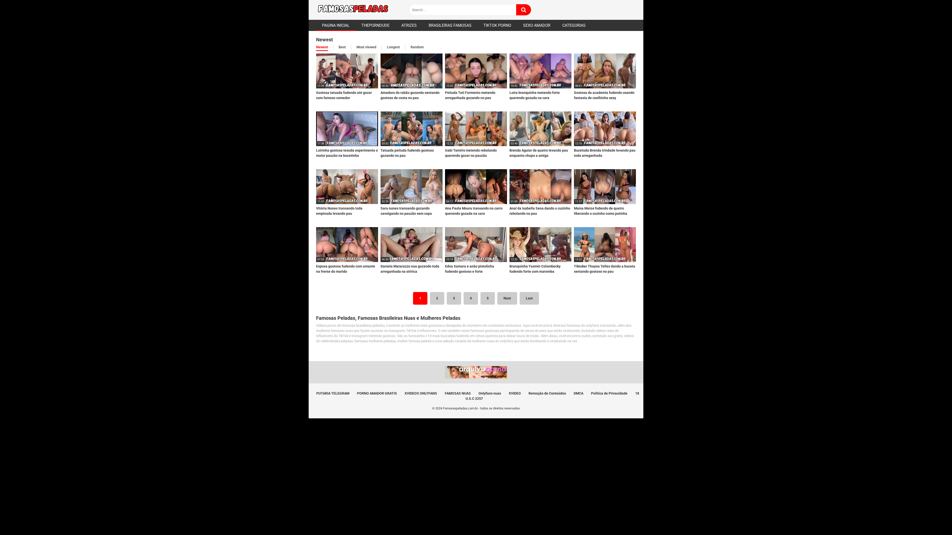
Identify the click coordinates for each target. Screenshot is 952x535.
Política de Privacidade (609, 393)
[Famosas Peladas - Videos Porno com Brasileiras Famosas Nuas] (353, 10)
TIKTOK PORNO (497, 25)
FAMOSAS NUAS (458, 393)
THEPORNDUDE (375, 25)
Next (507, 298)
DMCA (578, 393)
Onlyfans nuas (489, 393)
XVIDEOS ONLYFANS (421, 393)
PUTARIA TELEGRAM (332, 393)
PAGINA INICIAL (336, 25)
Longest (393, 47)
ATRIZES (409, 25)
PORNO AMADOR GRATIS (377, 393)
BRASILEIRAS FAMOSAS (450, 25)
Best (342, 47)
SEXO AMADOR (536, 25)
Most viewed (366, 47)
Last (529, 298)
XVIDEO (515, 393)
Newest (322, 47)
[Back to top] (935, 520)
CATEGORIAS (574, 25)
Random (417, 47)
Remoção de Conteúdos (547, 393)
